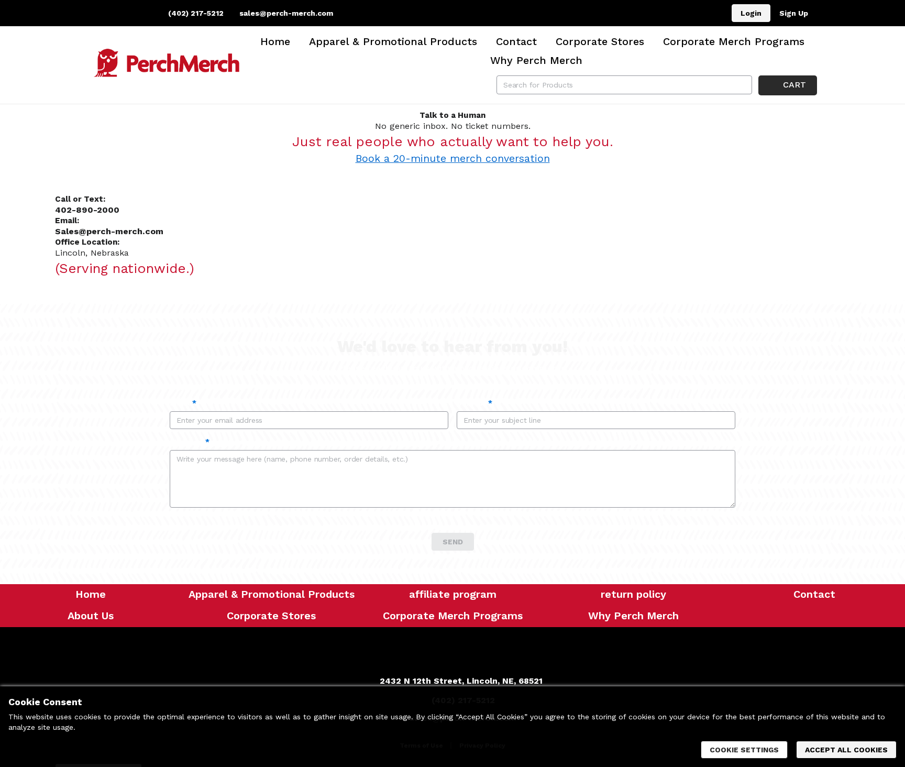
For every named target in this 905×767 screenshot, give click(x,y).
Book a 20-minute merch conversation (453, 158)
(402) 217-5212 (195, 13)
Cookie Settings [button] (744, 750)
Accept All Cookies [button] (846, 750)
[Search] (743, 85)
